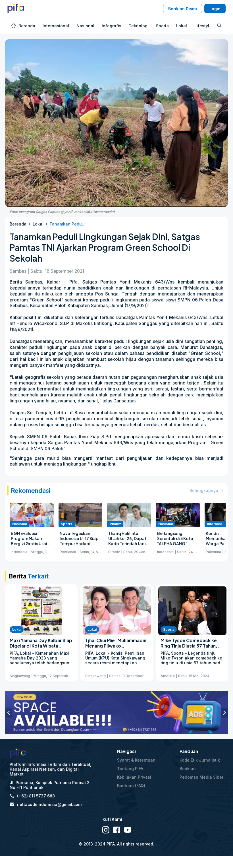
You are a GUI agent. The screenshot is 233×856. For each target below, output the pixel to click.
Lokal (38, 224)
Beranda (18, 224)
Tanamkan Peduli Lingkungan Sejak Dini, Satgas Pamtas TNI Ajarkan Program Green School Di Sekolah (67, 224)
